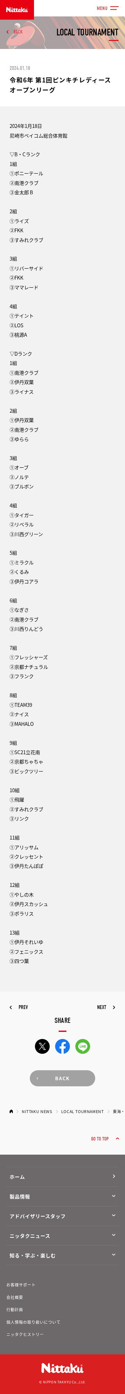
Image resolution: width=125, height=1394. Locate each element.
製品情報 (20, 1196)
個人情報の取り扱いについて (33, 1322)
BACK (17, 32)
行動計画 (14, 1309)
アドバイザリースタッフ (37, 1215)
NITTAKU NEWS (37, 1111)
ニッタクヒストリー (25, 1334)
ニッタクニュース (30, 1235)
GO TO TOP (100, 1139)
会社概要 (14, 1297)
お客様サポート (21, 1285)
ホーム (17, 1176)
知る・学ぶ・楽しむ (32, 1255)
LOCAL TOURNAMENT (82, 1111)
